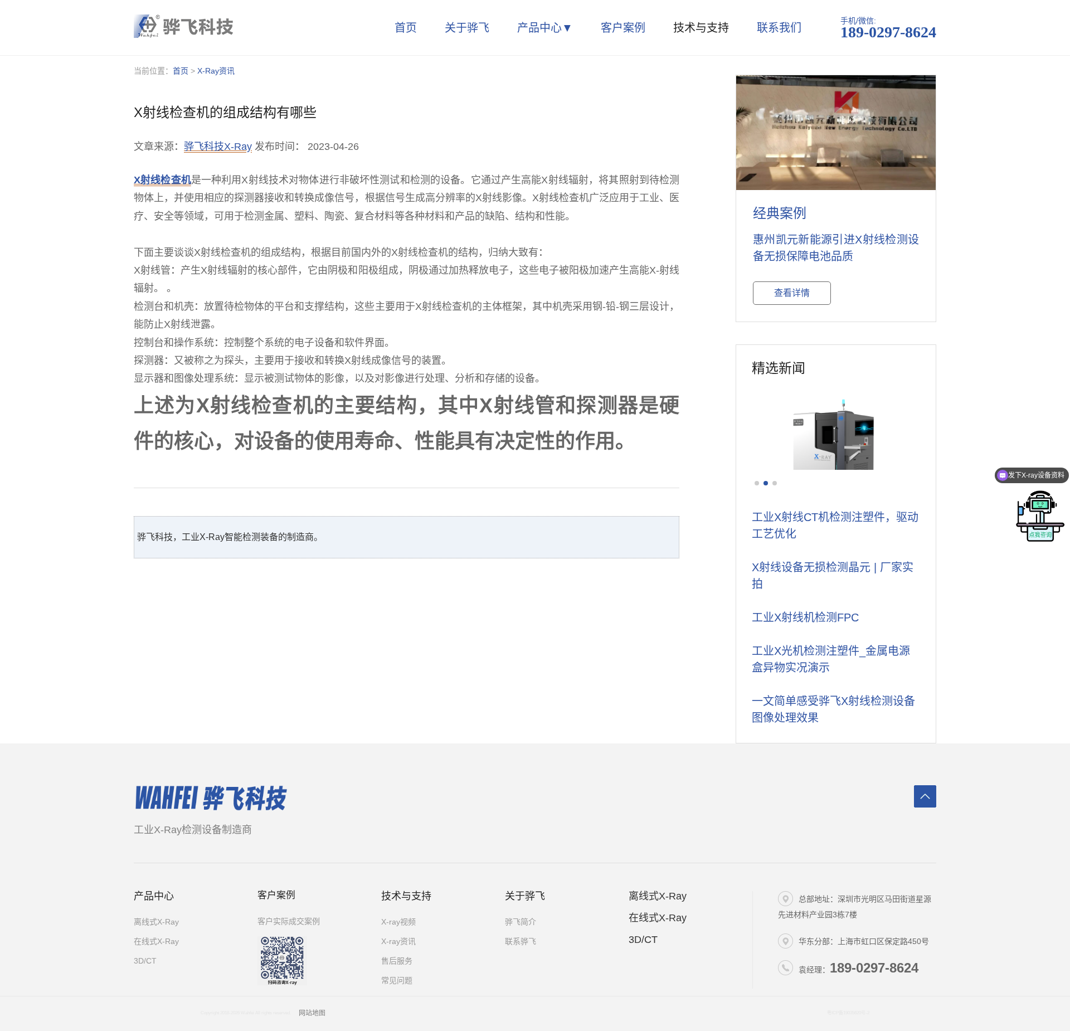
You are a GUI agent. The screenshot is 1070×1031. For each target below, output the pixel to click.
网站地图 (312, 1013)
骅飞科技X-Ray (218, 146)
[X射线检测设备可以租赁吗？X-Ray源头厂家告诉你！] (836, 428)
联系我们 (779, 28)
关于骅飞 (467, 28)
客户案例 (623, 28)
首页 (406, 28)
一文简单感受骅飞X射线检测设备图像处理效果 (833, 709)
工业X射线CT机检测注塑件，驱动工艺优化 (835, 525)
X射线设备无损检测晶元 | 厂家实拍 (832, 575)
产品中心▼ (545, 28)
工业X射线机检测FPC (805, 617)
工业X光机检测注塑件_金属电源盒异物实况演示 (831, 659)
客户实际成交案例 (288, 921)
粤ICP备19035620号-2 (848, 1012)
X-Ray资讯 (216, 70)
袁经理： (858, 967)
